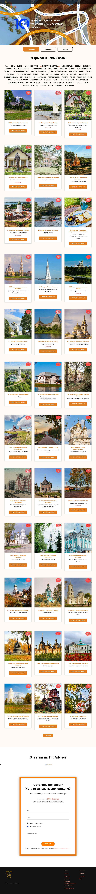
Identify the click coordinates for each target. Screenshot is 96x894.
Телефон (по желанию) (35, 823)
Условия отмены (69, 888)
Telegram (55, 799)
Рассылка (67, 876)
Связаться (57, 1)
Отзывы (49, 1)
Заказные (41, 1)
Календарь (32, 1)
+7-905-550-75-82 (56, 802)
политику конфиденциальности (61, 848)
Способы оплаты (69, 886)
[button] (48, 49)
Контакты (67, 879)
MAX (49, 799)
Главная (66, 873)
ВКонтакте (82, 876)
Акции (65, 1)
